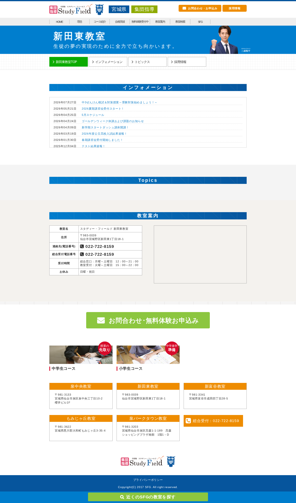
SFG (200, 21)
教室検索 (180, 21)
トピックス (142, 62)
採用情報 (234, 8)
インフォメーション (108, 62)
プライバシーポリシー (148, 479)
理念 (79, 21)
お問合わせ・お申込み (202, 8)
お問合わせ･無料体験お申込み (154, 320)
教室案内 (160, 21)
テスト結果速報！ (94, 146)
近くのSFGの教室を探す (151, 497)
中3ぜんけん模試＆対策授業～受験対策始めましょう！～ (119, 102)
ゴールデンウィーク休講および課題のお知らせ (113, 121)
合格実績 (120, 21)
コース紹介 (100, 21)
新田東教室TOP (66, 62)
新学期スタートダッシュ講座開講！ (105, 127)
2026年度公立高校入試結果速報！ (104, 133)
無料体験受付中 (139, 21)
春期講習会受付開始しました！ (102, 139)
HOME (59, 21)
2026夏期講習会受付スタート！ (103, 108)
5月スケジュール (93, 114)
